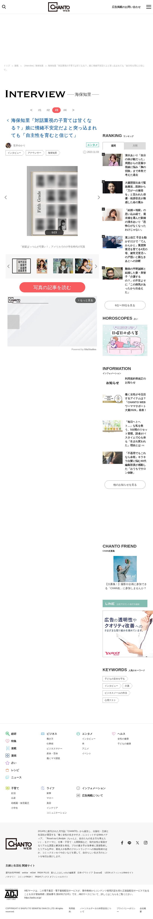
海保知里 (52, 153)
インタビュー (14, 153)
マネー (50, 798)
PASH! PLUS (43, 872)
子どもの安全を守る (115, 678)
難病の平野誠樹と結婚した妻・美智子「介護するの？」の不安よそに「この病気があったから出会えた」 (135, 280)
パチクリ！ (11, 877)
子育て (15, 788)
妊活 (13, 793)
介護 (127, 686)
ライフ (50, 788)
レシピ (15, 770)
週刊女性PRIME (13, 872)
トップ (7, 65)
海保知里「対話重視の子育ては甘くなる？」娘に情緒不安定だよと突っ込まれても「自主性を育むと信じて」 (54, 128)
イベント (86, 753)
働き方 (50, 738)
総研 (13, 733)
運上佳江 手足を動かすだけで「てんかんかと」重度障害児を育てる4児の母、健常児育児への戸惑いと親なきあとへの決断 (136, 249)
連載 (16, 65)
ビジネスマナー (54, 748)
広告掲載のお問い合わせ (126, 6)
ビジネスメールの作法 (116, 693)
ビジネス (52, 733)
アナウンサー (34, 153)
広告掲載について (92, 795)
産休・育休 (52, 753)
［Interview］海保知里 (33, 65)
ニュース (16, 777)
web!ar (25, 872)
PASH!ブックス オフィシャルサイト (51, 877)
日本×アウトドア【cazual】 (90, 872)
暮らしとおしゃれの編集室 (63, 872)
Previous (5, 197)
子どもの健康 (124, 743)
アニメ (85, 748)
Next (98, 197)
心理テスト (110, 700)
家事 (49, 793)
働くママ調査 (53, 758)
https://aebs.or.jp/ (32, 897)
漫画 (13, 755)
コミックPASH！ (25, 877)
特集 (13, 741)
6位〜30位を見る (125, 305)
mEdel (33, 872)
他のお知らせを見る (125, 484)
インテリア (52, 808)
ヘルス (121, 733)
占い (13, 762)
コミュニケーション (57, 812)
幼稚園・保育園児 (20, 803)
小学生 (14, 808)
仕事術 (50, 743)
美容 (49, 803)
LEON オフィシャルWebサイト (119, 872)
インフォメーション (94, 788)
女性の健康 (123, 738)
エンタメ (92, 144)
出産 (13, 798)
